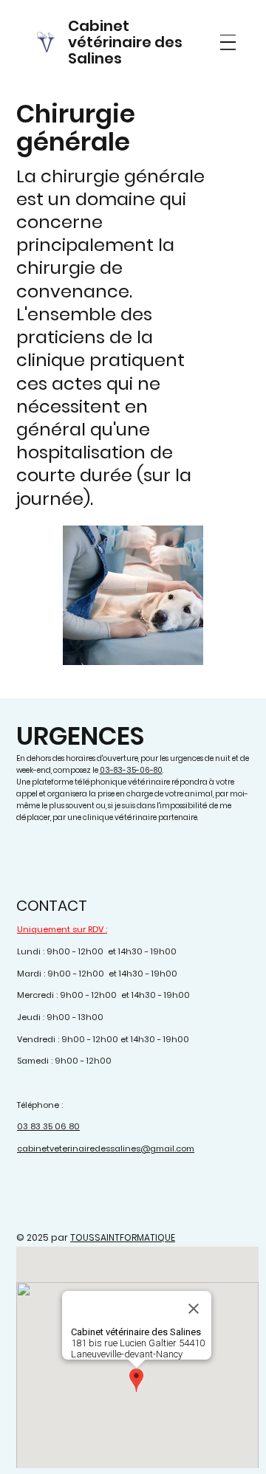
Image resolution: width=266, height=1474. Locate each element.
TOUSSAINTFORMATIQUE (122, 1237)
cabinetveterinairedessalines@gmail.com (105, 1148)
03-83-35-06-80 (131, 770)
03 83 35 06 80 (48, 1126)
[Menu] (228, 42)
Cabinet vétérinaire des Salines (125, 42)
